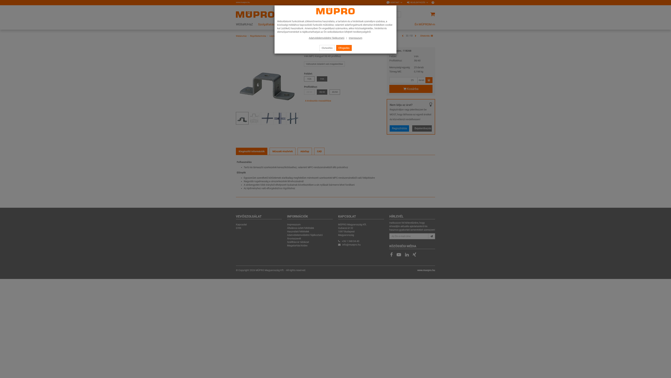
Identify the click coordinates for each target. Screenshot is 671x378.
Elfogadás (343, 48)
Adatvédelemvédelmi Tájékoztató (326, 38)
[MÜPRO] (335, 11)
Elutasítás (327, 48)
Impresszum (355, 38)
